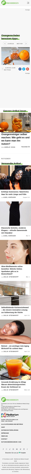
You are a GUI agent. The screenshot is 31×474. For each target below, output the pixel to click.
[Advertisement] (15, 21)
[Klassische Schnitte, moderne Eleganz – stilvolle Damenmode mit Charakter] (15, 213)
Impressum (5, 433)
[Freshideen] (10, 2)
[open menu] (28, 3)
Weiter (20, 43)
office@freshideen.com (12, 419)
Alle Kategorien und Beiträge (12, 424)
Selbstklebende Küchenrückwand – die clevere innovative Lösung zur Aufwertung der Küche (15, 310)
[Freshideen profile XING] (27, 449)
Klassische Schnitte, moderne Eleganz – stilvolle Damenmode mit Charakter (14, 230)
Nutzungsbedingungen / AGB (11, 442)
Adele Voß (9, 147)
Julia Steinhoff (11, 277)
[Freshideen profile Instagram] (6, 449)
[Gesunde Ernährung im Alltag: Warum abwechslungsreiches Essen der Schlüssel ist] (15, 368)
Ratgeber (6, 158)
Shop (3, 427)
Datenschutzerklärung (9, 430)
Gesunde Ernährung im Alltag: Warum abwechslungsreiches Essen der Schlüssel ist (13, 384)
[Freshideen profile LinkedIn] (24, 449)
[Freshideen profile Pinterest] (13, 449)
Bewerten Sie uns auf (12, 453)
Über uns (4, 436)
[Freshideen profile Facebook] (3, 449)
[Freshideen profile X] (21, 449)
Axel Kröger (9, 197)
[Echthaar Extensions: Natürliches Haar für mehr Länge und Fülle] (15, 177)
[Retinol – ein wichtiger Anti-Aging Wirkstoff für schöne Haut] (15, 332)
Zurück (10, 43)
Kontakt (4, 439)
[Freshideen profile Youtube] (17, 449)
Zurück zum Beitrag (9, 69)
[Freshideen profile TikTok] (10, 449)
